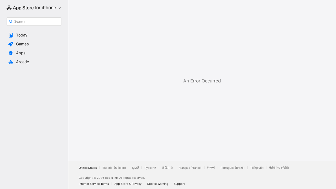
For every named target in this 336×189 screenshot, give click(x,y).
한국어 (211, 167)
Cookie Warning (157, 183)
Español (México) (114, 167)
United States (88, 167)
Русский (150, 167)
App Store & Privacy (127, 183)
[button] (34, 35)
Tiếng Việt (257, 167)
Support (179, 183)
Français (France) (190, 167)
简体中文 (167, 167)
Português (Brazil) (232, 167)
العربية (135, 167)
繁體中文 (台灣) (279, 167)
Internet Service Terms (94, 183)
